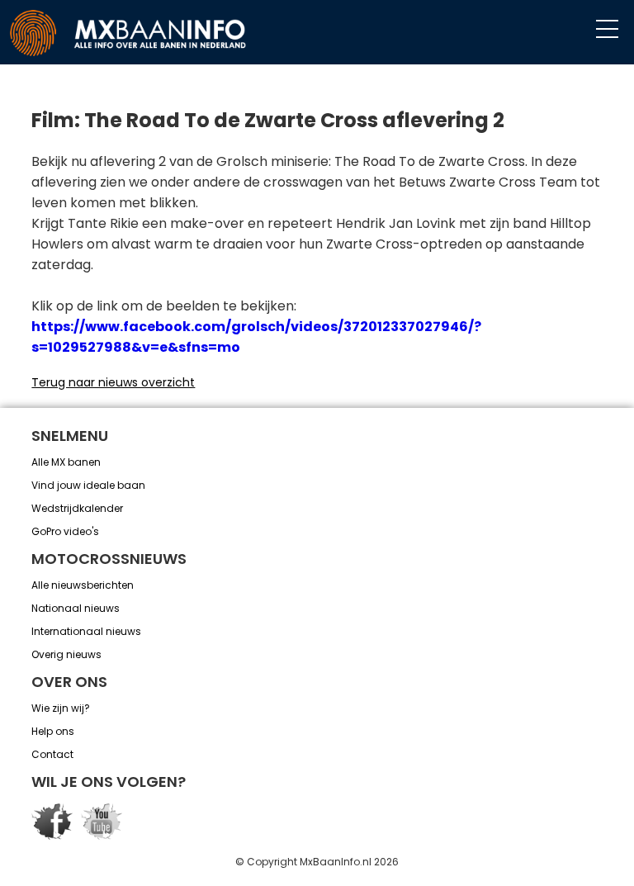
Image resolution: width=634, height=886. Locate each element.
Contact (52, 754)
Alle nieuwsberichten (82, 585)
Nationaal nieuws (75, 608)
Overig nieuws (66, 654)
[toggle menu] (607, 30)
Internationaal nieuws (86, 631)
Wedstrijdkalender (77, 508)
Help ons (52, 731)
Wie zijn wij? (60, 708)
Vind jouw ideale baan (88, 485)
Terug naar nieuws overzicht (113, 382)
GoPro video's (65, 531)
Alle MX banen (66, 462)
